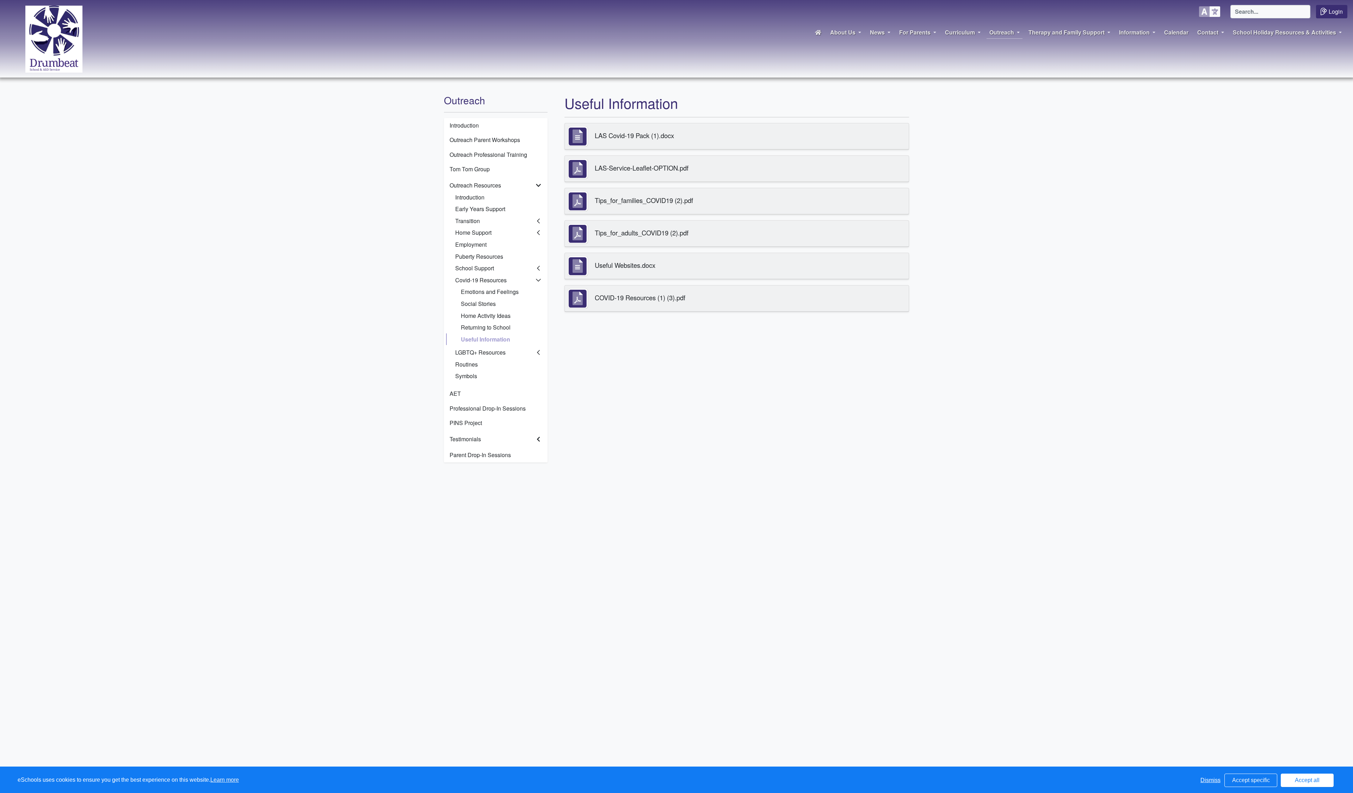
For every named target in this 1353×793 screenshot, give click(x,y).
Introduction (464, 125)
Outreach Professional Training (488, 154)
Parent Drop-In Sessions (480, 455)
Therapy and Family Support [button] (1066, 32)
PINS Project (466, 423)
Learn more (224, 780)
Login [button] (1336, 11)
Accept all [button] (1307, 780)
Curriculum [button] (960, 32)
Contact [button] (1207, 32)
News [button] (877, 32)
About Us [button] (842, 32)
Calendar (1176, 32)
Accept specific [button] (1251, 780)
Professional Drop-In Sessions (488, 408)
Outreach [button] (1001, 32)
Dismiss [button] (1210, 780)
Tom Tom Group (470, 169)
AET (455, 393)
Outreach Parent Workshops (485, 140)
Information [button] (1134, 32)
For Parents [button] (915, 32)
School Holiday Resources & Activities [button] (1284, 32)
